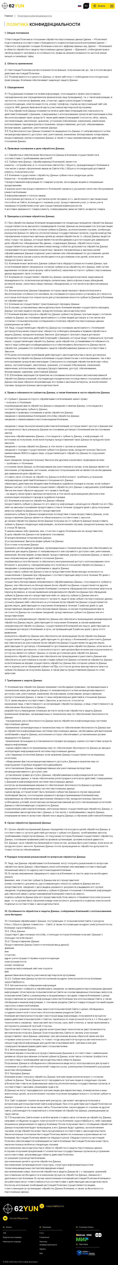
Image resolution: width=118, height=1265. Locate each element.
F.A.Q (41, 1233)
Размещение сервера (12, 1242)
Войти (101, 5)
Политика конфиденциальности (35, 15)
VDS (4, 1233)
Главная (9, 15)
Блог (41, 1253)
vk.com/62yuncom (19, 1218)
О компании (44, 1237)
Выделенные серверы (12, 1237)
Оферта (42, 1249)
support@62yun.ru (55, 1206)
